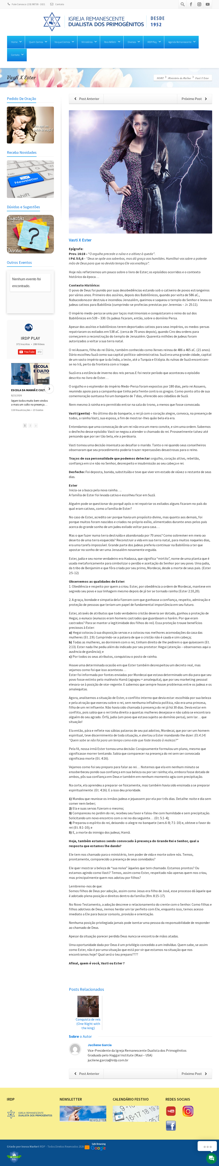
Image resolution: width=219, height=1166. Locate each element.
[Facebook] (191, 4)
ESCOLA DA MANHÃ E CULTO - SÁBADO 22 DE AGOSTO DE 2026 (30, 390)
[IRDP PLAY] (28, 327)
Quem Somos (36, 42)
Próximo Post (192, 99)
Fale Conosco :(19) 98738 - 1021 (28, 4)
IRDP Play (152, 42)
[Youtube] (207, 4)
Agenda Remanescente (179, 42)
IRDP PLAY (30, 338)
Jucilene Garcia (100, 1045)
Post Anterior (88, 99)
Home (14, 42)
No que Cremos (62, 42)
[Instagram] (199, 4)
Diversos (132, 42)
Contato (59, 4)
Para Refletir (110, 42)
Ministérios (87, 42)
